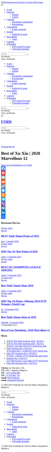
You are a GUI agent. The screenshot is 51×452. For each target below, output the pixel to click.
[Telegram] (25, 199)
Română (25, 49)
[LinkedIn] (25, 212)
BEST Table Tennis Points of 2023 (20, 236)
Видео (12, 146)
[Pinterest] (25, 173)
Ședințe (15, 17)
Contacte (10, 42)
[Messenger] (25, 190)
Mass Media (12, 37)
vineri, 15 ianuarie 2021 (11, 257)
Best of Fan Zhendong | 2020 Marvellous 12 (25, 330)
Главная (4, 146)
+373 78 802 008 (12, 373)
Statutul (15, 14)
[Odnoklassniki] (25, 195)
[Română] (11, 44)
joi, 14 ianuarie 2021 (10, 309)
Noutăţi (10, 32)
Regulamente (17, 24)
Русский (26, 46)
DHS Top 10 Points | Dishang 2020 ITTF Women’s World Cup (24, 303)
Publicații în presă (19, 34)
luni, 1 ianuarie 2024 (10, 241)
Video (14, 39)
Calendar (10, 19)
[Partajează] (25, 217)
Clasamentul (12, 27)
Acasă (9, 9)
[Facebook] (25, 168)
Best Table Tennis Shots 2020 (17, 285)
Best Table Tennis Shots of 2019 (18, 317)
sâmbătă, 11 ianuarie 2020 (12, 322)
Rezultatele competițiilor (22, 22)
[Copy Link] (25, 186)
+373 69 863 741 (12, 375)
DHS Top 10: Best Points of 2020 (19, 251)
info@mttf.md (13, 378)
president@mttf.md (15, 380)
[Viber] (25, 203)
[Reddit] (25, 182)
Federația (10, 12)
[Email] (25, 177)
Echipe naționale (19, 29)
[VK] (25, 208)
